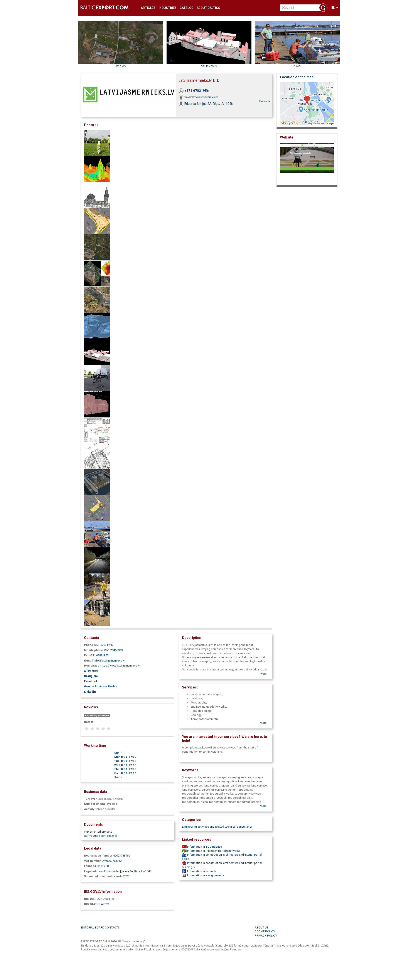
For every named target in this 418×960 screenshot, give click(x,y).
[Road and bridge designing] (97, 221)
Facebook (91, 681)
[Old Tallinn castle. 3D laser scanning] (97, 403)
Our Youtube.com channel (100, 835)
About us (261, 927)
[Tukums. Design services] (97, 482)
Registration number (98, 855)
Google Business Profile (100, 686)
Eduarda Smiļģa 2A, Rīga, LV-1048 (208, 104)
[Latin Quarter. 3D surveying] (97, 351)
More (263, 673)
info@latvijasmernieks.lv (109, 660)
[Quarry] (97, 299)
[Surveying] (97, 143)
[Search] (323, 7)
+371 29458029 (113, 650)
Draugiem (91, 676)
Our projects (209, 65)
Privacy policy (266, 935)
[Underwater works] (97, 534)
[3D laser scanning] (97, 169)
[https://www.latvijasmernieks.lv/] (307, 162)
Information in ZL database (204, 846)
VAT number (92, 860)
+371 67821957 (98, 655)
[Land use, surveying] (97, 508)
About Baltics (208, 8)
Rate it (88, 721)
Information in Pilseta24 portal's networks (213, 850)
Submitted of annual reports (103, 876)
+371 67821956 (197, 91)
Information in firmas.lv (201, 871)
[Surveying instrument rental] (97, 377)
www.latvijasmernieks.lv (201, 97)
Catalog (187, 8)
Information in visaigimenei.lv (205, 875)
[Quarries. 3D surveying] (97, 273)
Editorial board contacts (100, 927)
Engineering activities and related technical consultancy (217, 826)
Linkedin (90, 691)
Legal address (94, 871)
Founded (90, 866)
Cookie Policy (265, 931)
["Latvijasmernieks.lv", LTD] (97, 560)
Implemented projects (98, 831)
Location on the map (297, 77)
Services (120, 65)
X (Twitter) (91, 670)
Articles (148, 8)
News (297, 65)
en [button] (333, 7)
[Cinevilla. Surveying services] (97, 247)
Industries (167, 8)
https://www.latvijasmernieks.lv (120, 665)
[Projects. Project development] (97, 430)
